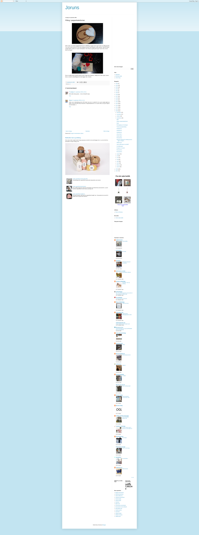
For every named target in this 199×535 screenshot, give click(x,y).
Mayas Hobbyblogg (120, 302)
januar (118, 166)
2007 (117, 170)
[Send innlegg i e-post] (77, 82)
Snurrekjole (124, 437)
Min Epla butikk (118, 76)
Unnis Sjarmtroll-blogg (121, 333)
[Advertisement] (124, 40)
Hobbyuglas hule (119, 312)
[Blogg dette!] (81, 82)
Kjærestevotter (125, 468)
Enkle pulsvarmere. (119, 494)
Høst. (118, 119)
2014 (117, 101)
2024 (117, 87)
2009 (117, 110)
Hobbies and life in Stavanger (122, 415)
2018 (117, 94)
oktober (118, 116)
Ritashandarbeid (119, 436)
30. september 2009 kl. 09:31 (80, 92)
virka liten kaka (119, 343)
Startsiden (88, 131)
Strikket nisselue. (119, 514)
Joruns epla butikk (119, 217)
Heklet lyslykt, (118, 498)
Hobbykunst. (119, 128)
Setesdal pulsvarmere (126, 354)
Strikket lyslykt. (118, 513)
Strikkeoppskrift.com (120, 322)
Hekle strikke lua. (119, 495)
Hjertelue (117, 502)
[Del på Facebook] (84, 82)
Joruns (72, 7)
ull (69, 84)
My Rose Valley (119, 405)
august (118, 154)
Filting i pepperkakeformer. (122, 121)
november (119, 114)
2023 (117, 89)
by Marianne (118, 364)
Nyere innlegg (69, 131)
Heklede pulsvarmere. (120, 497)
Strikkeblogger (119, 291)
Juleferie (124, 365)
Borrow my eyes (119, 327)
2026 (117, 83)
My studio (124, 251)
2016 (117, 98)
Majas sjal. (117, 503)
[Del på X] (83, 82)
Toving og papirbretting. (122, 126)
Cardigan (124, 375)
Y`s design (71, 92)
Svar (70, 95)
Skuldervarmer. (118, 510)
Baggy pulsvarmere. (119, 492)
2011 (117, 107)
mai (118, 159)
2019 (117, 92)
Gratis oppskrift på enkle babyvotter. (80, 178)
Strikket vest (119, 142)
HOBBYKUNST (119, 240)
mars (118, 163)
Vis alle (132, 477)
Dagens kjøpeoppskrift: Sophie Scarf (123, 323)
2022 (117, 90)
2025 (117, 85)
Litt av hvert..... (120, 134)
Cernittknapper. (120, 146)
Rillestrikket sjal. (118, 508)
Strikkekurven (119, 467)
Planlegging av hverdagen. (122, 125)
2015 (117, 100)
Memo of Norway (119, 212)
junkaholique (118, 250)
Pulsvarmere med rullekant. (121, 506)
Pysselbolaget (119, 297)
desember (119, 112)
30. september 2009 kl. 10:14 (78, 100)
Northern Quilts (119, 395)
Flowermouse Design (120, 446)
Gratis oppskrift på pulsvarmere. (79, 186)
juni (118, 157)
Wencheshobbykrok (120, 353)
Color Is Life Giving (126, 448)
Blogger (104, 524)
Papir (118, 123)
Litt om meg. (118, 77)
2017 (117, 96)
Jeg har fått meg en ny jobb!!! (123, 144)
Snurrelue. (117, 511)
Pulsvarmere (119, 137)
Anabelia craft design (120, 426)
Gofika (123, 344)
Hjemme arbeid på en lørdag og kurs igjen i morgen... (124, 140)
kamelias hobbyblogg (120, 281)
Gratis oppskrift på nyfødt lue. (79, 194)
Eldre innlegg (106, 131)
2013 (117, 103)
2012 (117, 105)
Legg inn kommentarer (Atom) (77, 133)
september (119, 118)
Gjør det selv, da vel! (120, 384)
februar (118, 165)
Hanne (70, 100)
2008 (117, 169)
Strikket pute (118, 516)
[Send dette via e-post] (80, 82)
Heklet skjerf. (119, 136)
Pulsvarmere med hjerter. (120, 505)
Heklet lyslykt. (118, 500)
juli (117, 155)
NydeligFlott (118, 457)
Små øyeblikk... (125, 241)
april (118, 161)
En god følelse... (125, 458)
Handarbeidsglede (120, 374)
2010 (117, 109)
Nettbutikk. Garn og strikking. (73, 137)
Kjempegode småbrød (126, 272)
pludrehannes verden (120, 271)
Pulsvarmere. (119, 149)
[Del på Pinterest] (86, 82)
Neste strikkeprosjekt (126, 385)
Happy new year (125, 303)
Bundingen (118, 260)
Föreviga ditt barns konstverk (121, 298)
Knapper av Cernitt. (121, 148)
